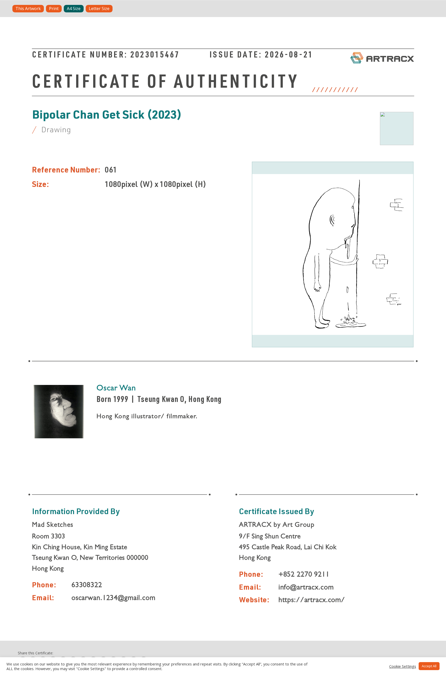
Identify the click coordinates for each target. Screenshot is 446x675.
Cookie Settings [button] (402, 666)
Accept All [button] (429, 666)
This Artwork (28, 8)
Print (54, 8)
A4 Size (74, 8)
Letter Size (99, 8)
